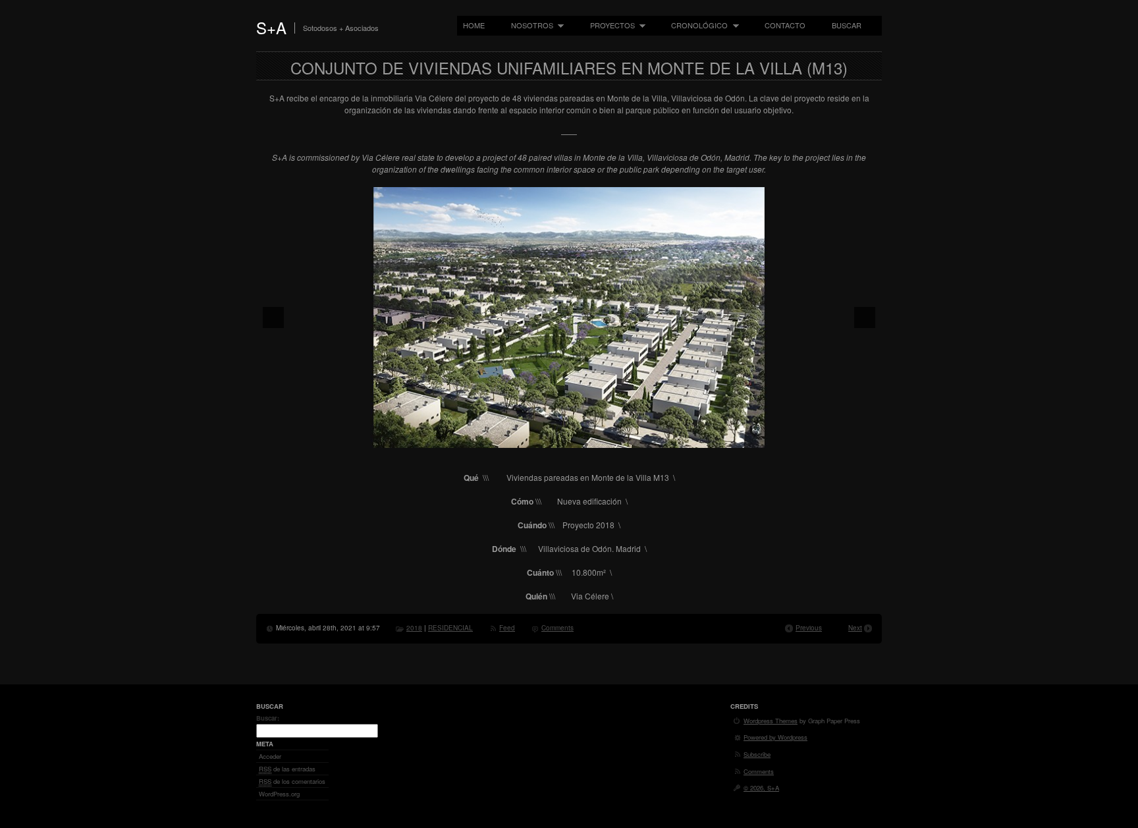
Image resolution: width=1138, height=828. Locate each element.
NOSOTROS (529, 25)
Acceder (270, 756)
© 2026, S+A (761, 787)
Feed (507, 627)
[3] (569, 436)
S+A (271, 27)
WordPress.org (279, 793)
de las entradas (287, 768)
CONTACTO (785, 25)
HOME (474, 25)
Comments (557, 627)
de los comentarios (292, 781)
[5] (596, 436)
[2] (555, 436)
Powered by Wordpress (775, 737)
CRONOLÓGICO (696, 25)
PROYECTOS (609, 25)
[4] (582, 436)
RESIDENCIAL (450, 627)
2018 (414, 627)
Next (855, 627)
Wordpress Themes (771, 720)
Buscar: (267, 718)
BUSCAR (846, 25)
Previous (809, 627)
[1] (541, 436)
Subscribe (757, 754)
